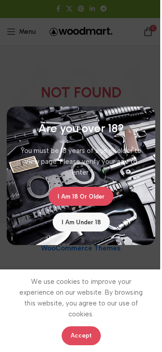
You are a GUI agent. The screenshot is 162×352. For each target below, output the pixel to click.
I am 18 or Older (81, 196)
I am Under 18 (81, 222)
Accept (81, 335)
